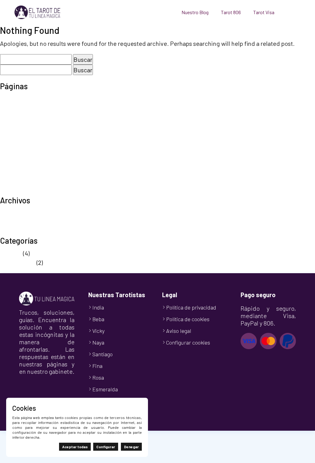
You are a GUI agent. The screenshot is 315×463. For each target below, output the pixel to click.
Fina (97, 366)
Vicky (98, 330)
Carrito (9, 107)
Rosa (98, 377)
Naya (98, 342)
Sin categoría (17, 262)
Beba (98, 319)
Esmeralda (105, 389)
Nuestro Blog (195, 12)
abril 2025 (13, 222)
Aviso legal (14, 98)
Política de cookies (25, 144)
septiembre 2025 (22, 212)
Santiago (102, 354)
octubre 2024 (18, 231)
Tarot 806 (231, 12)
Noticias (11, 253)
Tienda (9, 181)
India (98, 307)
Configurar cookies (188, 342)
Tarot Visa (263, 12)
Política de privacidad (29, 154)
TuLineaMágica (20, 190)
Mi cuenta (13, 126)
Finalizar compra (22, 117)
